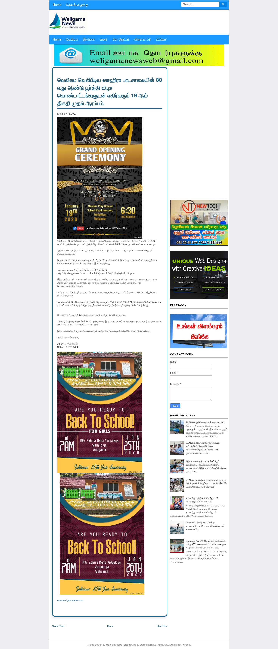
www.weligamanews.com (70, 600)
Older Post (162, 625)
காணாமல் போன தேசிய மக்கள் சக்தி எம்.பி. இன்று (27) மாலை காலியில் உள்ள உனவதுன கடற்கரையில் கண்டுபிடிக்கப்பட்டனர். (206, 544)
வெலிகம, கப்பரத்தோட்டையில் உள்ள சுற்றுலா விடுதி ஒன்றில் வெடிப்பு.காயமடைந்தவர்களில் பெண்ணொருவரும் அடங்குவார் (206, 483)
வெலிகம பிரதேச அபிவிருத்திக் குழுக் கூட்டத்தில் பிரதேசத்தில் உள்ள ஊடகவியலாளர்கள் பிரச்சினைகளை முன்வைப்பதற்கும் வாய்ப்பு (203, 447)
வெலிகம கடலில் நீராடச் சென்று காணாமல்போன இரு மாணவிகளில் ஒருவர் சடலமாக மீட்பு (205, 526)
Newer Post (58, 625)
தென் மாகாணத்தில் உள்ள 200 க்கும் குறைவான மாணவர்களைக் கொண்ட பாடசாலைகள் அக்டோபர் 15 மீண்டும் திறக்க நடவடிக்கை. (206, 466)
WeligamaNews (114, 644)
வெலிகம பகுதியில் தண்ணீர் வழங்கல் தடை (205, 422)
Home (110, 625)
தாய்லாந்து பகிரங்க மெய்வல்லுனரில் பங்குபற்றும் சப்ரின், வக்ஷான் (202, 499)
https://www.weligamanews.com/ (174, 644)
